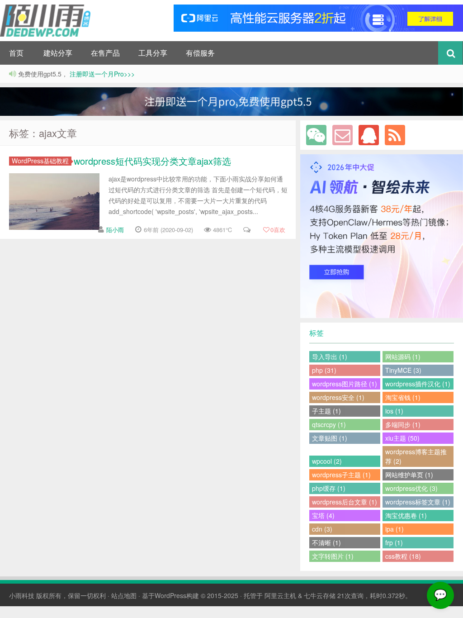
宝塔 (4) (323, 515)
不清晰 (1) (326, 542)
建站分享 (57, 53)
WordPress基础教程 (40, 161)
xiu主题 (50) (402, 437)
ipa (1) (394, 528)
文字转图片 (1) (333, 556)
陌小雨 (115, 229)
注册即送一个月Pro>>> (101, 73)
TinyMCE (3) (403, 370)
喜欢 (277, 229)
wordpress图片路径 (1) (344, 383)
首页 (16, 53)
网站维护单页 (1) (409, 474)
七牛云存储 (319, 595)
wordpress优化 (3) (411, 488)
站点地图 (124, 595)
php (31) (324, 370)
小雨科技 (21, 595)
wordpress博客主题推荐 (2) (416, 456)
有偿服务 (200, 53)
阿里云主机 (280, 595)
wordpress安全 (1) (338, 397)
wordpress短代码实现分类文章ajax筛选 (152, 160)
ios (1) (394, 410)
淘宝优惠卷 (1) (406, 515)
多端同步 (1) (402, 424)
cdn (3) (322, 528)
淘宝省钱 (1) (402, 397)
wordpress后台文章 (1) (344, 501)
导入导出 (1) (329, 356)
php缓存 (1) (328, 488)
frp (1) (394, 542)
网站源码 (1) (402, 356)
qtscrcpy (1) (329, 424)
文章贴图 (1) (329, 437)
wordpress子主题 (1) (341, 474)
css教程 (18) (403, 556)
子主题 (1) (326, 410)
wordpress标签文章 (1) (417, 501)
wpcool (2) (327, 461)
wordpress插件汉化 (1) (417, 383)
